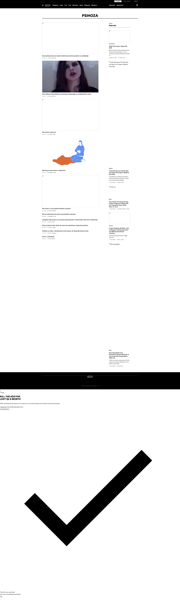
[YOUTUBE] (94, 381)
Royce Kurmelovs (52, 233)
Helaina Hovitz (52, 96)
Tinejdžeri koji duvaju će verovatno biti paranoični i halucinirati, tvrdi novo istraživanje (70, 220)
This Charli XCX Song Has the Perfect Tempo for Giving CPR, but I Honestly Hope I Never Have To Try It (119, 204)
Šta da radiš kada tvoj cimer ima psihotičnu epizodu (59, 214)
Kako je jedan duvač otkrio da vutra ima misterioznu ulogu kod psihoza (65, 225)
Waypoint (87, 5)
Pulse (61, 5)
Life (65, 5)
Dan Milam (120, 366)
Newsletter (120, 5)
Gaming (110, 168)
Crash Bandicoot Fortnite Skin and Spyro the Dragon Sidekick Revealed (119, 172)
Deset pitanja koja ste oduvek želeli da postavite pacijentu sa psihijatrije (65, 56)
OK (1, 596)
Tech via (111, 225)
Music (81, 5)
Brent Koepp (121, 182)
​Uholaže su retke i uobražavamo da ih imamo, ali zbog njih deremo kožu (65, 231)
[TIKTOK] (91, 381)
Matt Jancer (121, 239)
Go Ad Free (117, 1)
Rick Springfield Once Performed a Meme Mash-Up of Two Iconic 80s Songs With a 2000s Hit (119, 355)
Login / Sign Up (126, 1)
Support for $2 (3, 407)
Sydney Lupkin (52, 227)
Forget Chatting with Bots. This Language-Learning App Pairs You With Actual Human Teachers (119, 230)
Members (94, 5)
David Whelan (52, 238)
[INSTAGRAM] (88, 381)
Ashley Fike (122, 57)
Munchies (75, 5)
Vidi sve (110, 23)
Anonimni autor (52, 216)
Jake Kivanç (51, 221)
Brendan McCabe (52, 172)
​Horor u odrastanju (48, 236)
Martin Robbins (52, 210)
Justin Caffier (52, 58)
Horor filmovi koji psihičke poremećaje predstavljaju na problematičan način (66, 94)
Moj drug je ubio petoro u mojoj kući (53, 170)
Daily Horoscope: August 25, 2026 (118, 47)
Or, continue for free (5, 409)
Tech (69, 5)
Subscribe (112, 5)
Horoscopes (112, 43)
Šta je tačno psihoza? (49, 132)
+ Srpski (136, 1)
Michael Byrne (52, 134)
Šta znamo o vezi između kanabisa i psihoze (56, 208)
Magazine (55, 5)
